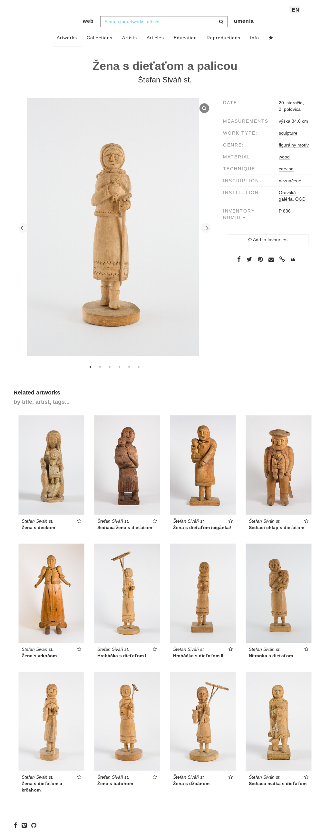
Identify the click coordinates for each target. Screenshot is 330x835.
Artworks (67, 37)
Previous (23, 228)
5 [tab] (129, 367)
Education (185, 37)
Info (254, 37)
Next (206, 228)
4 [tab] (119, 367)
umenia (244, 21)
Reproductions (223, 37)
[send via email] (271, 259)
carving (286, 168)
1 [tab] (90, 367)
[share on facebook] (239, 259)
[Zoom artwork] (113, 227)
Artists (129, 37)
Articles (155, 37)
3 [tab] (109, 367)
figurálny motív (294, 144)
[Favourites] (271, 38)
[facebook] (17, 825)
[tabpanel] (115, 228)
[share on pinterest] (260, 259)
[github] (35, 825)
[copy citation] (292, 259)
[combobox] (164, 21)
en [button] (295, 10)
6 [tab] (138, 367)
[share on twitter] (249, 259)
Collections (99, 37)
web (88, 21)
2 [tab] (100, 367)
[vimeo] (26, 825)
